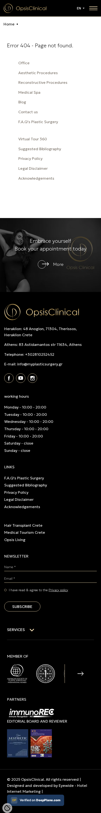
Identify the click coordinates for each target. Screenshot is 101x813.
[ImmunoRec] (31, 712)
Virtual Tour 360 (32, 139)
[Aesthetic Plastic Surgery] (17, 742)
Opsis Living (14, 539)
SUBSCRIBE (22, 606)
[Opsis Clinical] (25, 7)
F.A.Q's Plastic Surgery (38, 121)
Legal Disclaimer (33, 168)
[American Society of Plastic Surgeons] (17, 673)
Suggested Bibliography (39, 148)
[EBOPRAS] (45, 673)
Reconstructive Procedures (42, 82)
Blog (22, 102)
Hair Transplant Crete (23, 525)
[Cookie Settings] (7, 808)
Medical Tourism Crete (24, 532)
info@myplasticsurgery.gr (39, 364)
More (58, 264)
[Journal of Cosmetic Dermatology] (41, 742)
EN (79, 8)
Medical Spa (29, 92)
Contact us (28, 111)
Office (24, 63)
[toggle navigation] (93, 8)
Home (9, 24)
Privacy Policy (30, 158)
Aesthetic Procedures (38, 72)
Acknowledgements (36, 178)
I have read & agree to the (38, 590)
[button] (80, 673)
